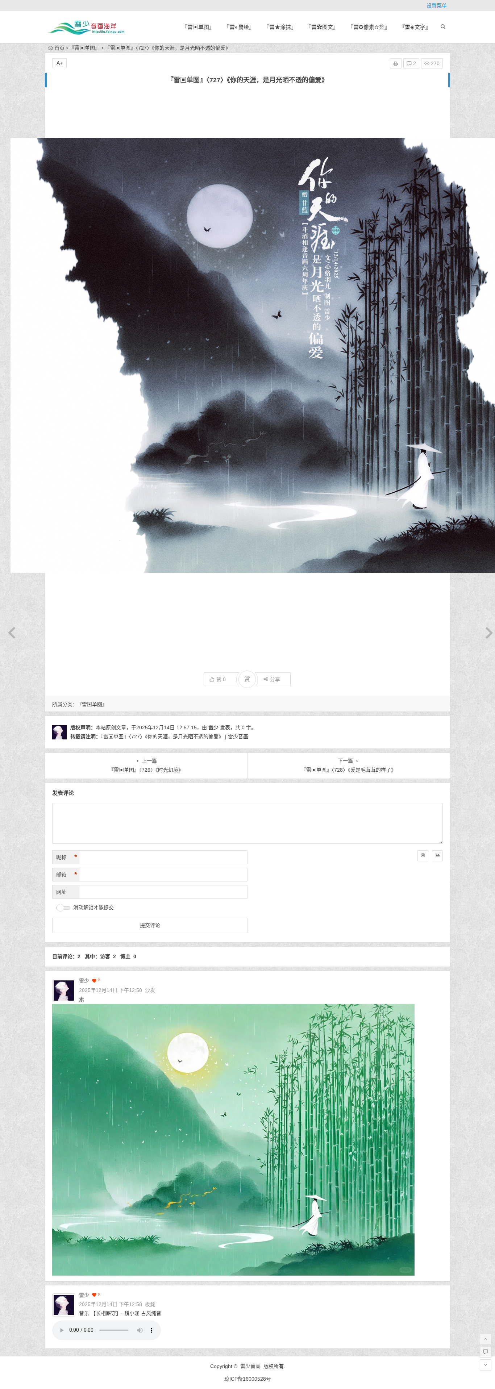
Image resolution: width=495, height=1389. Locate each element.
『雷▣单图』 (198, 27)
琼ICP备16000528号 (247, 1379)
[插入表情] (422, 855)
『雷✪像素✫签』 (369, 27)
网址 (61, 892)
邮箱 (66, 875)
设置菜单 (437, 5)
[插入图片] (437, 855)
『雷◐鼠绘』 (239, 27)
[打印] (396, 63)
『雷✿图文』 (322, 27)
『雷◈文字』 (415, 27)
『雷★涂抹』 (280, 27)
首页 (59, 48)
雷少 (213, 727)
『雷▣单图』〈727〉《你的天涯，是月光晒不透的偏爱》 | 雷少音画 (174, 736)
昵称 (66, 857)
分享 (275, 679)
